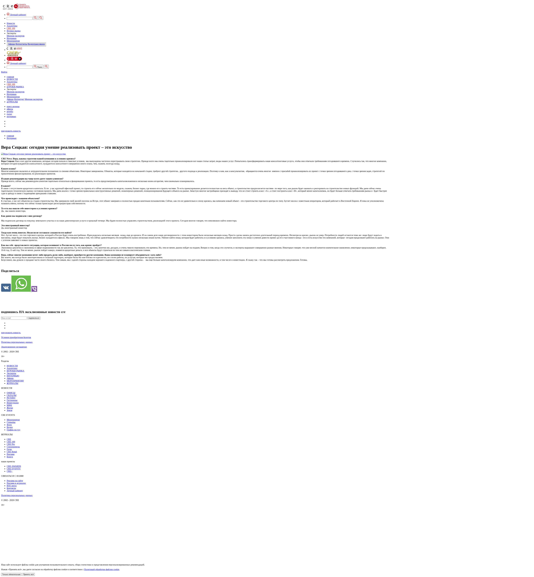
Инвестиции (13, 403)
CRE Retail (12, 452)
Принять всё (28, 574)
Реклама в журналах (16, 483)
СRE (9, 439)
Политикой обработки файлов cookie (101, 569)
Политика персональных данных (17, 342)
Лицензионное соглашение (14, 347)
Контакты (11, 488)
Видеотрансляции (36, 44)
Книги (10, 457)
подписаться (34, 318)
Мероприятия (13, 41)
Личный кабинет (17, 63)
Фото (9, 425)
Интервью (11, 38)
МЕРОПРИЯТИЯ (15, 381)
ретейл (10, 111)
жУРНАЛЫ (12, 102)
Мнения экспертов (15, 36)
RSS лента (12, 485)
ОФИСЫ (11, 393)
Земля (9, 410)
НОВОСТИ (12, 79)
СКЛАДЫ (11, 395)
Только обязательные (11, 574)
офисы (10, 109)
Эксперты (11, 373)
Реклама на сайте (15, 480)
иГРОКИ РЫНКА (15, 87)
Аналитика (12, 26)
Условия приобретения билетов (16, 337)
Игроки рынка (13, 31)
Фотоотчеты (21, 44)
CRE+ (9, 471)
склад (9, 114)
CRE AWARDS (14, 466)
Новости (11, 23)
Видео (10, 427)
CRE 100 (11, 28)
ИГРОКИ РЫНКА (15, 371)
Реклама (10, 454)
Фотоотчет (19, 99)
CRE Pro (11, 444)
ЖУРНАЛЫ (12, 383)
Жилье (10, 408)
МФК (9, 405)
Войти (4, 72)
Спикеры (11, 422)
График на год (13, 430)
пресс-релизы (13, 106)
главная (10, 77)
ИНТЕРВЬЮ (13, 376)
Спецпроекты (13, 447)
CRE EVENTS (13, 469)
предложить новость (11, 131)
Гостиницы (12, 400)
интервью (11, 116)
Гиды (9, 449)
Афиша (11, 44)
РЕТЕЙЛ (11, 398)
